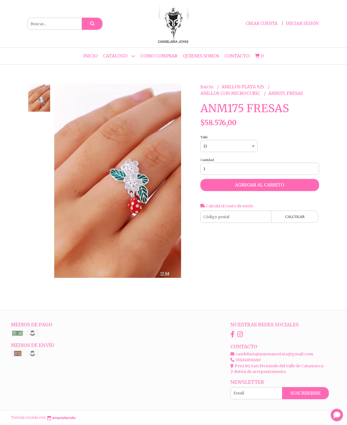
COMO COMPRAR (159, 56)
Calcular (294, 216)
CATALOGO (115, 56)
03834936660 (248, 360)
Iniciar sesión (302, 23)
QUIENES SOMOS (201, 56)
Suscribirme (305, 393)
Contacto (236, 56)
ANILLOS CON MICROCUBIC (230, 93)
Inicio (90, 56)
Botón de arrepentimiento (259, 371)
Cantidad (207, 160)
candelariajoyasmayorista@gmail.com (274, 354)
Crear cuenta (262, 23)
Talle (204, 137)
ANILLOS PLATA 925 (243, 86)
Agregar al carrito (259, 185)
